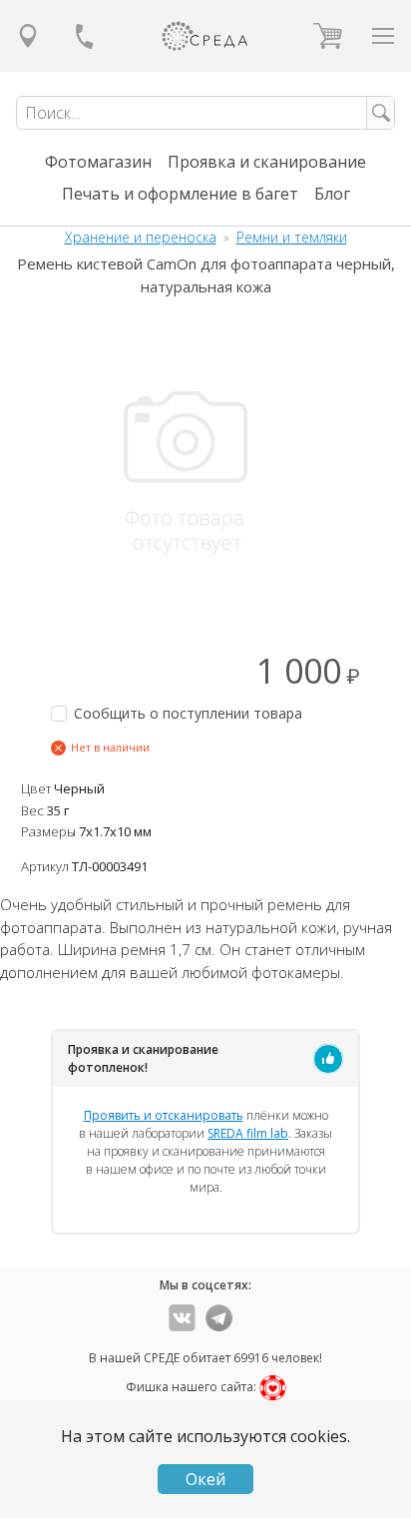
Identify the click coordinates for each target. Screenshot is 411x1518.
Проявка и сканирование (267, 162)
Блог (332, 194)
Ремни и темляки (291, 237)
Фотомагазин (98, 162)
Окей (205, 1479)
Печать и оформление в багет (180, 194)
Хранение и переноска (140, 237)
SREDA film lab (247, 1133)
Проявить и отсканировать (163, 1115)
